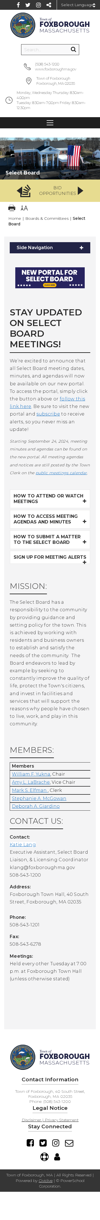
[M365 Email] (69, 1143)
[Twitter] (27, 5)
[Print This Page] (12, 209)
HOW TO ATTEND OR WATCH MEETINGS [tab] (48, 498)
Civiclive (45, 1180)
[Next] (80, 191)
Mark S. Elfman (29, 790)
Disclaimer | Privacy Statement (50, 1119)
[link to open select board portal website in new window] (50, 292)
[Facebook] (18, 5)
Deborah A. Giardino (36, 806)
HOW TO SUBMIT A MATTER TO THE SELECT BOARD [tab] (47, 539)
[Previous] (19, 191)
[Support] (44, 1157)
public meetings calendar (61, 472)
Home (14, 218)
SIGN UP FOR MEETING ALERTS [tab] (50, 557)
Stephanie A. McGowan (39, 798)
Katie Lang (23, 844)
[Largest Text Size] (24, 209)
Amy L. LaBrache (31, 782)
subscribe (48, 414)
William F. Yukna (31, 774)
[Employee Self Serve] (57, 1157)
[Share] (49, 5)
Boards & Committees (47, 218)
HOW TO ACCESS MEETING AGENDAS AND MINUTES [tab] (46, 519)
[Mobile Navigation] (50, 123)
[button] (50, 191)
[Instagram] (38, 5)
